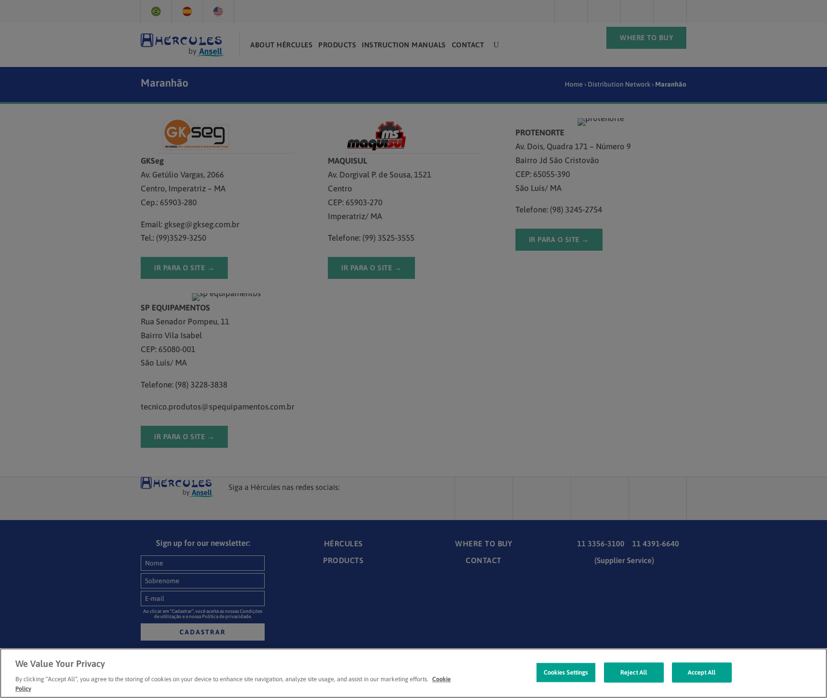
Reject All (633, 672)
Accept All (701, 672)
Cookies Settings (566, 672)
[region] (413, 673)
